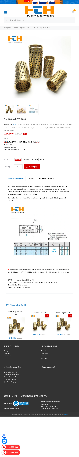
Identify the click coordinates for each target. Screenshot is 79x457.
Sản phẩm (7, 356)
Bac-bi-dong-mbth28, (40, 128)
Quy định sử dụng (10, 382)
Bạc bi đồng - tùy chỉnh (15, 312)
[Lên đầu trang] (74, 446)
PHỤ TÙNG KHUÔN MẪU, (24, 128)
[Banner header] (39, 2)
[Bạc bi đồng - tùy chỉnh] (16, 326)
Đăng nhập (44, 353)
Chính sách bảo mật (10, 372)
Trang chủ (7, 351)
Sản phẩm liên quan (16, 305)
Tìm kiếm (44, 351)
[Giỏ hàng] (73, 12)
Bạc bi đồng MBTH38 (39, 313)
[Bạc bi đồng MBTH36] (63, 323)
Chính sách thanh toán (11, 374)
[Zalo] (4, 435)
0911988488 (15, 408)
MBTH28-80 (10, 130)
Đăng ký (43, 356)
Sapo (66, 414)
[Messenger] (4, 441)
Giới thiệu (7, 353)
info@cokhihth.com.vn (52, 401)
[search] (7, 20)
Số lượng (7, 167)
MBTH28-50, (51, 128)
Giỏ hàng (44, 358)
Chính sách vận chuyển (11, 377)
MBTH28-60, (60, 128)
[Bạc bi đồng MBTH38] (39, 323)
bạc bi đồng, (34, 124)
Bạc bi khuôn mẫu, (23, 124)
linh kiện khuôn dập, (59, 124)
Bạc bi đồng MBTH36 (63, 313)
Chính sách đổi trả (10, 379)
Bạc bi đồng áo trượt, (45, 124)
